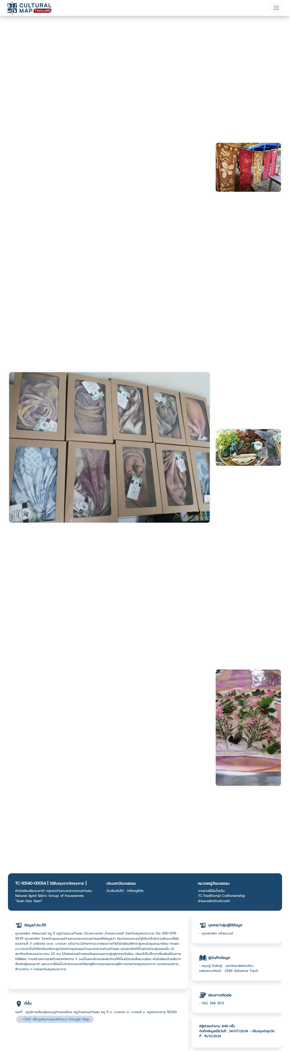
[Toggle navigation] (276, 7)
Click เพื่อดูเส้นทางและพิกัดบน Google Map (56, 1019)
